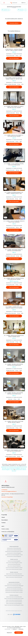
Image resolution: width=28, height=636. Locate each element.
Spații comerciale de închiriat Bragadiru (14, 603)
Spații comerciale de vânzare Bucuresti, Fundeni (14, 575)
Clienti (3, 517)
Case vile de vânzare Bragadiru (14, 561)
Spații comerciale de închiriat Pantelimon (14, 601)
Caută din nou (6, 9)
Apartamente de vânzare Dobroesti (14, 549)
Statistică (15, 629)
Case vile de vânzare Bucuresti (14, 564)
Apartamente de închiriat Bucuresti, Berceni (14, 588)
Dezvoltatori (4, 520)
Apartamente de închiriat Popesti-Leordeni (14, 592)
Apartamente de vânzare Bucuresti (14, 548)
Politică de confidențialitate (7, 531)
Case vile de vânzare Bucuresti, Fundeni (14, 569)
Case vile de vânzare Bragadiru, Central (14, 562)
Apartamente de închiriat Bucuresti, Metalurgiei (14, 585)
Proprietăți (4, 514)
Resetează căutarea (14, 23)
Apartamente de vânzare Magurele (14, 556)
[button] (25, 10)
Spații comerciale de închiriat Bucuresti (14, 596)
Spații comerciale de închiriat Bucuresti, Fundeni (14, 598)
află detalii (17, 626)
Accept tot (19, 632)
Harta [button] (22, 45)
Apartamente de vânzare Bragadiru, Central (14, 554)
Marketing (21, 629)
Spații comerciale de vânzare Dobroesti (14, 577)
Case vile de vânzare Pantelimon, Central (14, 567)
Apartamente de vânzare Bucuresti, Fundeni (14, 551)
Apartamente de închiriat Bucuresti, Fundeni (14, 590)
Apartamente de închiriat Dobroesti (14, 587)
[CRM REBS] (16, 614)
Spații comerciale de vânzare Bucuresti (14, 573)
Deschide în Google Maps (7, 497)
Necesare (8, 629)
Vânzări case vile (14, 559)
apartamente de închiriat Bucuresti (8, 466)
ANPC (2, 526)
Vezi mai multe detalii (14, 58)
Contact (3, 522)
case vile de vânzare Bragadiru (13, 468)
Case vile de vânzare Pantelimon (14, 565)
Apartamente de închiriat (14, 582)
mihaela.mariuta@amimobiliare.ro (8, 491)
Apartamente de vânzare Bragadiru (14, 553)
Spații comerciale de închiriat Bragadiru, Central (14, 605)
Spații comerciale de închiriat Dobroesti (14, 600)
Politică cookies (5, 529)
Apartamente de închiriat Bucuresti (14, 584)
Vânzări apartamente (14, 546)
